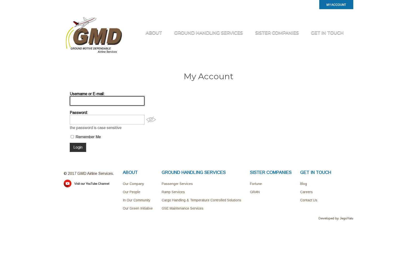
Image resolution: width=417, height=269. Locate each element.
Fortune (256, 184)
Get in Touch (327, 32)
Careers (306, 192)
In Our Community (136, 200)
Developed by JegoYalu (336, 218)
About (154, 32)
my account (336, 5)
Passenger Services (177, 184)
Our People (131, 192)
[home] (94, 53)
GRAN (255, 192)
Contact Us (308, 200)
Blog (303, 184)
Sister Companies (277, 32)
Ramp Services (173, 192)
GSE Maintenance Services (182, 208)
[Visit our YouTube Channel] (67, 186)
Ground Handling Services (208, 32)
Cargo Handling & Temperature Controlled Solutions (201, 200)
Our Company (133, 184)
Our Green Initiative (138, 208)
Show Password (151, 119)
